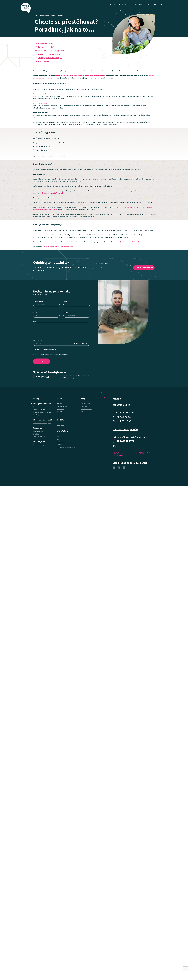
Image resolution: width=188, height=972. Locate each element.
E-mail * (65, 301)
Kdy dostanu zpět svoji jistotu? (49, 54)
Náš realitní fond (62, 406)
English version (43, 61)
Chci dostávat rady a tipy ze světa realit (46, 349)
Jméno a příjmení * (38, 301)
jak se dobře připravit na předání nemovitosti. (58, 247)
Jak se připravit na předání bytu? (50, 58)
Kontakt (164, 5)
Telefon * (66, 312)
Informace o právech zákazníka (66, 447)
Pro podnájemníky (38, 445)
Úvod (36, 15)
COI (58, 439)
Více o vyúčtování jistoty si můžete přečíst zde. (128, 242)
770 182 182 (42, 377)
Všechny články (85, 403)
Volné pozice (60, 425)
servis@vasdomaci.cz (58, 156)
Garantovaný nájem (38, 407)
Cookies (59, 444)
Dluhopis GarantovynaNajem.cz (42, 423)
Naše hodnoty (61, 409)
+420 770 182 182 (125, 412)
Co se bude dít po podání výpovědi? (51, 50)
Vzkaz (34, 321)
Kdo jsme (59, 403)
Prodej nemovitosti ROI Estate (42, 412)
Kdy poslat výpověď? (45, 43)
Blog (156, 5)
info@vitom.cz (75, 378)
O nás (82, 411)
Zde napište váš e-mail (102, 263)
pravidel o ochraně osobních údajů (60, 354)
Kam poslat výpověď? (46, 47)
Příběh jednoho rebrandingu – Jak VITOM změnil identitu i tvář (131, 454)
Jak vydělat (84, 406)
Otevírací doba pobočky (125, 429)
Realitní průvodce (38, 431)
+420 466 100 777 (125, 441)
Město (35, 312)
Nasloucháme (61, 442)
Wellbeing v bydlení (39, 436)
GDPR (58, 436)
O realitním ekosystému (119, 5)
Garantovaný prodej (39, 409)
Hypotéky (36, 415)
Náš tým (59, 411)
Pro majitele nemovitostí (42, 404)
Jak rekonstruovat (86, 409)
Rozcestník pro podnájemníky (47, 15)
